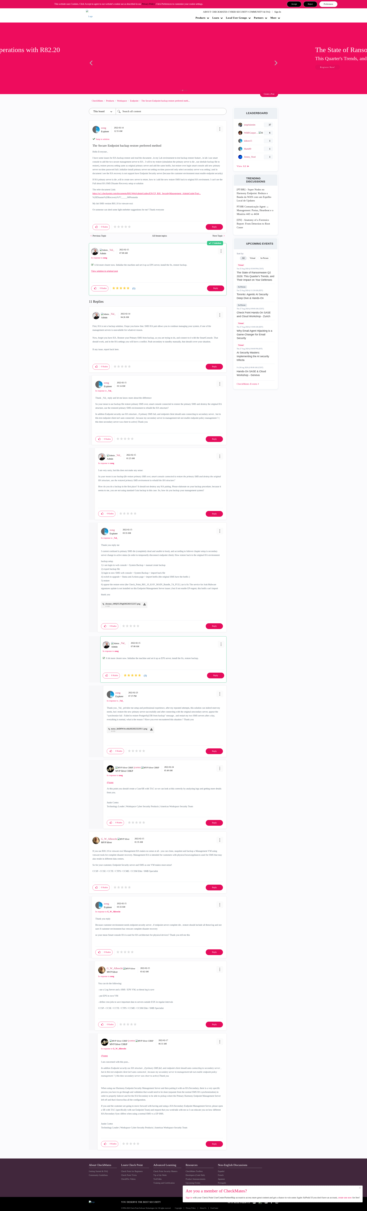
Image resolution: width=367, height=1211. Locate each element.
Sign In (277, 12)
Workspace (122, 101)
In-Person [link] (264, 258)
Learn (215, 17)
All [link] (243, 258)
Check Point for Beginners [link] (132, 1171)
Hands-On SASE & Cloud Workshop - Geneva (251, 373)
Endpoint (134, 101)
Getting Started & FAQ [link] (98, 1171)
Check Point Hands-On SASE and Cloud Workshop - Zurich (254, 314)
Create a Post (269, 94)
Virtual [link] (252, 258)
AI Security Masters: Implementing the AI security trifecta (253, 356)
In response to (99, 258)
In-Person (241, 287)
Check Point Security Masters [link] (165, 1171)
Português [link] (222, 1183)
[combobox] (171, 111)
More (273, 17)
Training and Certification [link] (164, 1183)
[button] (294, 4)
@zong (110, 782)
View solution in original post (104, 271)
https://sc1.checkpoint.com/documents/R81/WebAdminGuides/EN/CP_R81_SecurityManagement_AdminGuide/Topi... (146, 193)
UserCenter (214, 1208)
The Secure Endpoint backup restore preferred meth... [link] (165, 101)
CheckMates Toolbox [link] (194, 1171)
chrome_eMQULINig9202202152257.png (122, 604)
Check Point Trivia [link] (129, 1175)
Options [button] (223, 100)
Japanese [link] (221, 1179)
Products (200, 17)
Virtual (240, 265)
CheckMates (97, 101)
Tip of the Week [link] (160, 1175)
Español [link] (221, 1171)
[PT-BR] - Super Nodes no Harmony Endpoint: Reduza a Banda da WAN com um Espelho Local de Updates (254, 195)
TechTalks (157, 1179)
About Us (203, 1208)
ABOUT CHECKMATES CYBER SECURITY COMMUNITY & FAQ (236, 12)
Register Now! (109, 67)
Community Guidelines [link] (98, 1175)
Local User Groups (236, 17)
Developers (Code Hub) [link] (195, 1175)
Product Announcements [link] (195, 1179)
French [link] (220, 1175)
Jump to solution (102, 139)
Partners (258, 17)
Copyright (178, 1208)
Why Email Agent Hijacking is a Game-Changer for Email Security (254, 334)
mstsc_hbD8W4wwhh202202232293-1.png (129, 729)
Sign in (189, 1197)
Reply (214, 227)
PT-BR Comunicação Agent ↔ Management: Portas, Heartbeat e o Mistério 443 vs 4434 (255, 210)
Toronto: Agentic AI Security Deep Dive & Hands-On (252, 296)
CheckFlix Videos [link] (128, 1179)
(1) (133, 288)
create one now (345, 1197)
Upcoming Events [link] (193, 1183)
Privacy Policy (148, 4)
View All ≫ (243, 166)
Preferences (328, 4)
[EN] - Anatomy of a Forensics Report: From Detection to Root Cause (253, 223)
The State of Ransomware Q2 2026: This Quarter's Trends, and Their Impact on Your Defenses (255, 276)
